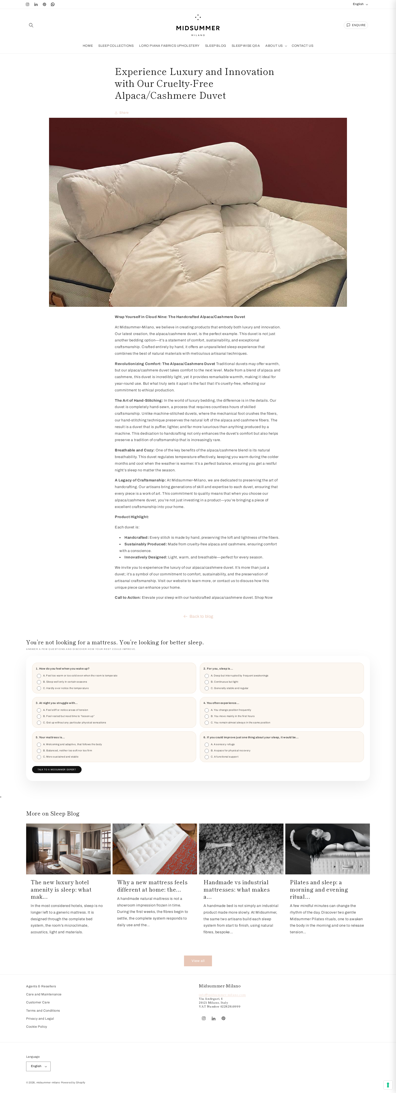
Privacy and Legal (40, 1018)
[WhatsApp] (53, 4)
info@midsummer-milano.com (222, 994)
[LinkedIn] (36, 4)
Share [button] (124, 113)
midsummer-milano (48, 1082)
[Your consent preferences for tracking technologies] (388, 1085)
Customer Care (38, 1002)
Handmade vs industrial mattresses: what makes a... (237, 889)
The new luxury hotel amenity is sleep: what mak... (61, 889)
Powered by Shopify (73, 1082)
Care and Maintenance (44, 994)
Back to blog (201, 616)
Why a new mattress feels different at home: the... (152, 885)
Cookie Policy (36, 1026)
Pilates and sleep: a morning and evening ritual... (319, 889)
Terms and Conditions (43, 1010)
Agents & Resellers (41, 986)
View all (198, 961)
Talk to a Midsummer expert (57, 770)
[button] (31, 25)
